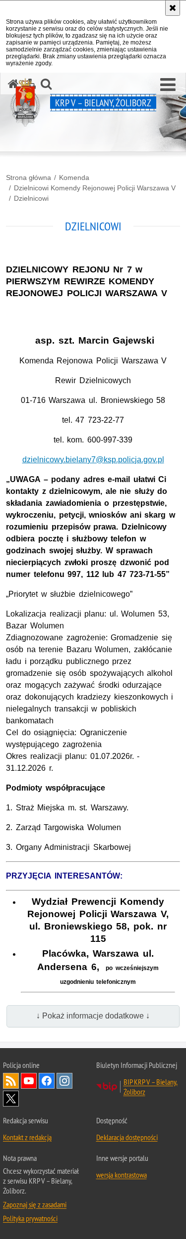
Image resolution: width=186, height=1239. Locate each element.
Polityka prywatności (30, 1218)
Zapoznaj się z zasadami (34, 1204)
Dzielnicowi (31, 198)
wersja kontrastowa (121, 1175)
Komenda (74, 177)
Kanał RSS (11, 1081)
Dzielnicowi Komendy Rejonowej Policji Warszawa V (95, 188)
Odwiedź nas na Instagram (64, 1081)
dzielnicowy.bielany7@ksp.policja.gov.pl (93, 459)
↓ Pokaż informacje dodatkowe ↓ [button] (93, 1016)
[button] (168, 85)
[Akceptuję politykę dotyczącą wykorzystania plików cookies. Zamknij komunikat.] (172, 8)
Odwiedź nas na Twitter (11, 1098)
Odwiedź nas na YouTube (29, 1081)
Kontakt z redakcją (27, 1137)
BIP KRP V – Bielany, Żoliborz (151, 1087)
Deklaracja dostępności (127, 1137)
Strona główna (28, 177)
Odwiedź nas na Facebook (47, 1081)
